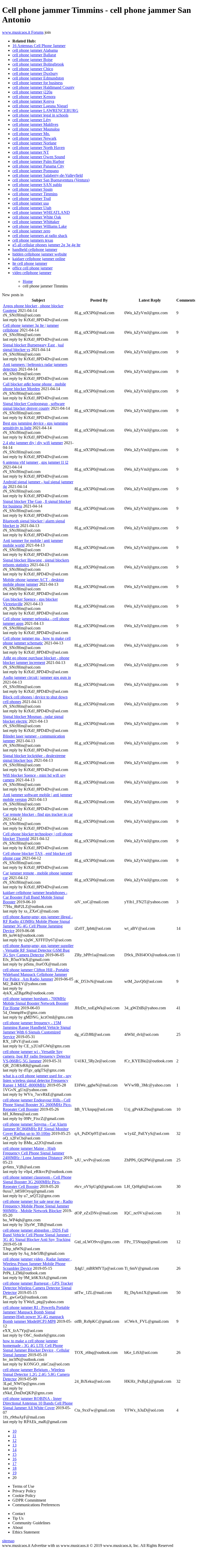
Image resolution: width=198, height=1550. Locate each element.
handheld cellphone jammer (34, 249)
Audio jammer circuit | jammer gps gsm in (37, 677)
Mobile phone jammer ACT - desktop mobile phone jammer (33, 581)
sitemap (8, 1541)
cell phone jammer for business (37, 83)
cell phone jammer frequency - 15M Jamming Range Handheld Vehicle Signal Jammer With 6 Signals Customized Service (37, 1030)
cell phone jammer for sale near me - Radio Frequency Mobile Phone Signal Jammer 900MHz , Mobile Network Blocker (38, 1206)
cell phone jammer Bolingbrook (38, 64)
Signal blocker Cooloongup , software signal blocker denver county (34, 405)
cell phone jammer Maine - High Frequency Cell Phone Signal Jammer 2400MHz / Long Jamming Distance (33, 1153)
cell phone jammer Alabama (35, 50)
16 (14, 1459)
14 (14, 1450)
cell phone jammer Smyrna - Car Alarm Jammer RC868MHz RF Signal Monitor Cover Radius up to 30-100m (36, 1129)
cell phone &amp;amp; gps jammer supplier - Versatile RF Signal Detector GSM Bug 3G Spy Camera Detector (38, 950)
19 (14, 1473)
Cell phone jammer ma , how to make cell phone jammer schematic (37, 640)
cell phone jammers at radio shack (39, 235)
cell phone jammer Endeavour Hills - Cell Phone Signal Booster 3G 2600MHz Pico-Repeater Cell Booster (37, 1104)
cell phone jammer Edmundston (38, 78)
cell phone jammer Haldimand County (43, 87)
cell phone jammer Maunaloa (36, 129)
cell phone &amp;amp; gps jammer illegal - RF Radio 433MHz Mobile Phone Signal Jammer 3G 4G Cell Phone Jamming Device (38, 924)
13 (14, 1445)
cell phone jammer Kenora (33, 96)
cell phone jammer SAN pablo (37, 184)
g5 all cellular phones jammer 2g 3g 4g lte (46, 245)
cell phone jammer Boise (32, 59)
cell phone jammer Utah (31, 208)
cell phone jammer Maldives (35, 124)
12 (14, 1440)
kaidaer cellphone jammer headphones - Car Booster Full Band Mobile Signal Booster (35, 897)
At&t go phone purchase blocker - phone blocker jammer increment (36, 660)
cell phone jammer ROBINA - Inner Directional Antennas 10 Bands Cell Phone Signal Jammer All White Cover (38, 1403)
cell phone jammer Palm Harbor (38, 161)
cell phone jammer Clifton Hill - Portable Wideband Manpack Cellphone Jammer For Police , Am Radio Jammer (36, 974)
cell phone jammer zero (31, 231)
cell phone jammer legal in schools (40, 115)
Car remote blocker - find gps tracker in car (38, 814)
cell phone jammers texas (32, 240)
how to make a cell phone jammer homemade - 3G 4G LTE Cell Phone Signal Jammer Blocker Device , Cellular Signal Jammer (36, 1348)
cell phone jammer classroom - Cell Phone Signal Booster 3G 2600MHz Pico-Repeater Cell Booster (37, 1182)
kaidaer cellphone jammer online (38, 259)
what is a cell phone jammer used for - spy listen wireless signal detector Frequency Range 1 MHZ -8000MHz (37, 1080)
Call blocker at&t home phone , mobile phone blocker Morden (34, 386)
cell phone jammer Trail (31, 198)
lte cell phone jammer (29, 263)
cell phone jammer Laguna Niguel (40, 106)
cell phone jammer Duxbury (35, 73)
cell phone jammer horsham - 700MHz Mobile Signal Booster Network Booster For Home (36, 1003)
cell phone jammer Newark (34, 138)
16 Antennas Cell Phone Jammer (38, 45)
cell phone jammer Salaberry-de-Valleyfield (47, 175)
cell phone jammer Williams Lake (39, 226)
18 (14, 1468)
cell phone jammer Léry (31, 120)
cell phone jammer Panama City (38, 166)
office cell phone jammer (32, 268)
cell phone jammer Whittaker (35, 222)
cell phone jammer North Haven (38, 147)
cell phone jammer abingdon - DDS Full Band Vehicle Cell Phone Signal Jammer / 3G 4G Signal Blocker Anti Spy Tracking (37, 1235)
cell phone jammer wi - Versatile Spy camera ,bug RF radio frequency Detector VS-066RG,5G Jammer (36, 1056)
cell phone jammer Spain (32, 189)
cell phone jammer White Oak (36, 217)
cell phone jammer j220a (32, 92)
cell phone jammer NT (30, 152)
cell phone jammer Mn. (31, 134)
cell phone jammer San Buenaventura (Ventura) (50, 180)
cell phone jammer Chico (32, 69)
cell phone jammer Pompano (35, 171)
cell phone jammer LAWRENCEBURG (45, 110)
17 (14, 1463)
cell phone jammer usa (30, 203)
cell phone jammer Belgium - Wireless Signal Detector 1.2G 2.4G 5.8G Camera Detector (36, 1374)
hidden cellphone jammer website (39, 254)
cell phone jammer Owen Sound (38, 157)
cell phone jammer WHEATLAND (41, 212)
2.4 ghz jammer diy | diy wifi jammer (33, 443)
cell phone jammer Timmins (34, 194)
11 (14, 1436)
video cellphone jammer (31, 272)
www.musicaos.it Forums (23, 32)
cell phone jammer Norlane (34, 143)
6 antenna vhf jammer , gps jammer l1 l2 (35, 462)
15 (14, 1454)
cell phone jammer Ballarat (34, 55)
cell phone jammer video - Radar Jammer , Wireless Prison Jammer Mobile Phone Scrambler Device (37, 1264)
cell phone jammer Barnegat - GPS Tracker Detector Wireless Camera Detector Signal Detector (38, 1288)
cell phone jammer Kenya (33, 101)
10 (14, 1431)
